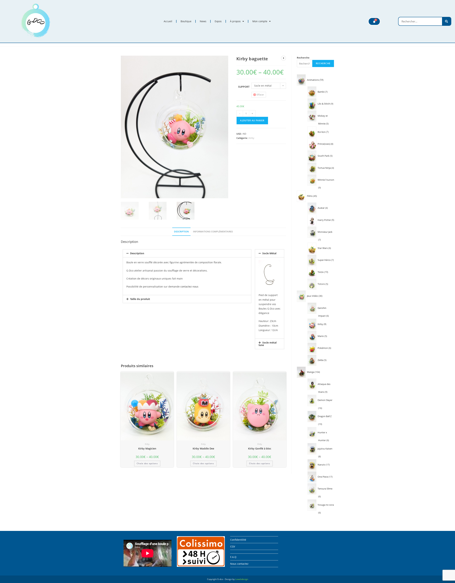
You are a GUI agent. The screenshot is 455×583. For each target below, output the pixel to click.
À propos (235, 21)
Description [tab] (181, 231)
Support (244, 86)
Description (137, 253)
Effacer (260, 94)
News (203, 21)
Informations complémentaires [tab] (213, 231)
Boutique (186, 21)
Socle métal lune (268, 344)
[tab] (187, 253)
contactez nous (189, 286)
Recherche (303, 57)
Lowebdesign (241, 579)
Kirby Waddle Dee (203, 448)
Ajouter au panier (252, 120)
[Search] (446, 21)
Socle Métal (269, 253)
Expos (218, 21)
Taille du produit (140, 299)
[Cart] (374, 21)
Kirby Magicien (147, 448)
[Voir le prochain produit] (283, 58)
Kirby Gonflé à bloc (259, 448)
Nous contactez (239, 563)
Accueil (168, 21)
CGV (232, 546)
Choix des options (147, 463)
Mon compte (259, 21)
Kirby (251, 138)
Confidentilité (238, 539)
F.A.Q (233, 557)
